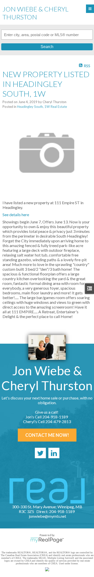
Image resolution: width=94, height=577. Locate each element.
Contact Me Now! (47, 435)
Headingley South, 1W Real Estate (42, 107)
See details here (16, 214)
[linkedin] (53, 453)
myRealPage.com (47, 540)
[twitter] (40, 453)
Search (47, 47)
